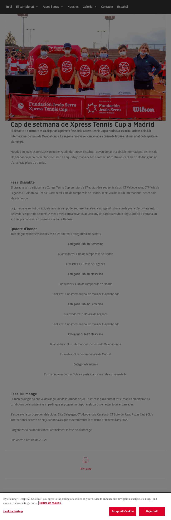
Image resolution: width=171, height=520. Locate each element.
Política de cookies (50, 503)
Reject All (152, 511)
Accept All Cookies (123, 511)
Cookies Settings (13, 511)
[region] (85, 506)
